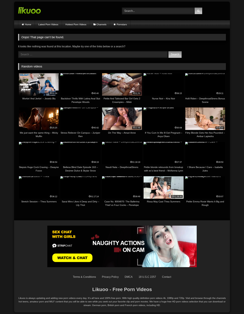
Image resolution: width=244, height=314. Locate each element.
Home (28, 24)
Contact (166, 276)
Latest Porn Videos (48, 24)
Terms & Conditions (84, 276)
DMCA (129, 276)
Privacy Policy (110, 276)
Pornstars (122, 24)
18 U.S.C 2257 (147, 276)
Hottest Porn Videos (75, 24)
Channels (101, 24)
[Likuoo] (29, 11)
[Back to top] (233, 304)
